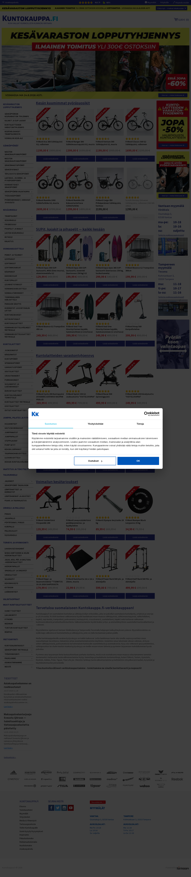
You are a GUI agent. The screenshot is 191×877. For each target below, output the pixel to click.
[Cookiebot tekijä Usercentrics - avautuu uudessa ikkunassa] (146, 414)
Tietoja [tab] (140, 424)
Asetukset (93, 461)
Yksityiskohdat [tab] (95, 424)
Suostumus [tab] (51, 424)
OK (138, 461)
